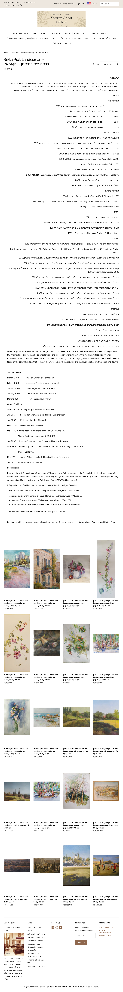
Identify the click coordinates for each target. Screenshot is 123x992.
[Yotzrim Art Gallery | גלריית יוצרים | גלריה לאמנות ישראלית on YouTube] (60, 928)
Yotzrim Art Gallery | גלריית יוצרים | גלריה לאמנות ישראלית (60, 987)
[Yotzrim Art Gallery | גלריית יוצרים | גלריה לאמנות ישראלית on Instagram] (56, 928)
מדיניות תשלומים (105, 933)
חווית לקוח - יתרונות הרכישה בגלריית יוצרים (70, 38)
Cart (82, 4)
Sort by (96, 64)
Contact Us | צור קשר (99, 33)
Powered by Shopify (91, 987)
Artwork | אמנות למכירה (50, 33)
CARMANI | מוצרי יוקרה (62, 43)
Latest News (9, 923)
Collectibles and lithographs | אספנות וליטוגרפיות (27, 38)
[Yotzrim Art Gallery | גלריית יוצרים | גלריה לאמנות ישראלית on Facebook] (52, 928)
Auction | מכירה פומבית (75, 33)
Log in (56, 4)
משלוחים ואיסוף (105, 935)
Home (6, 52)
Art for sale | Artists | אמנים (24, 33)
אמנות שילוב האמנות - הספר (104, 38)
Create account (68, 4)
